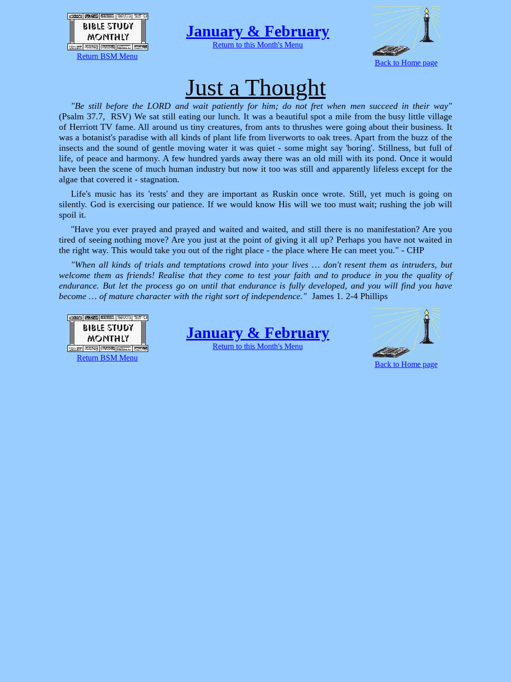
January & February (257, 31)
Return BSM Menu (107, 56)
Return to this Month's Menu (258, 44)
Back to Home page (406, 62)
